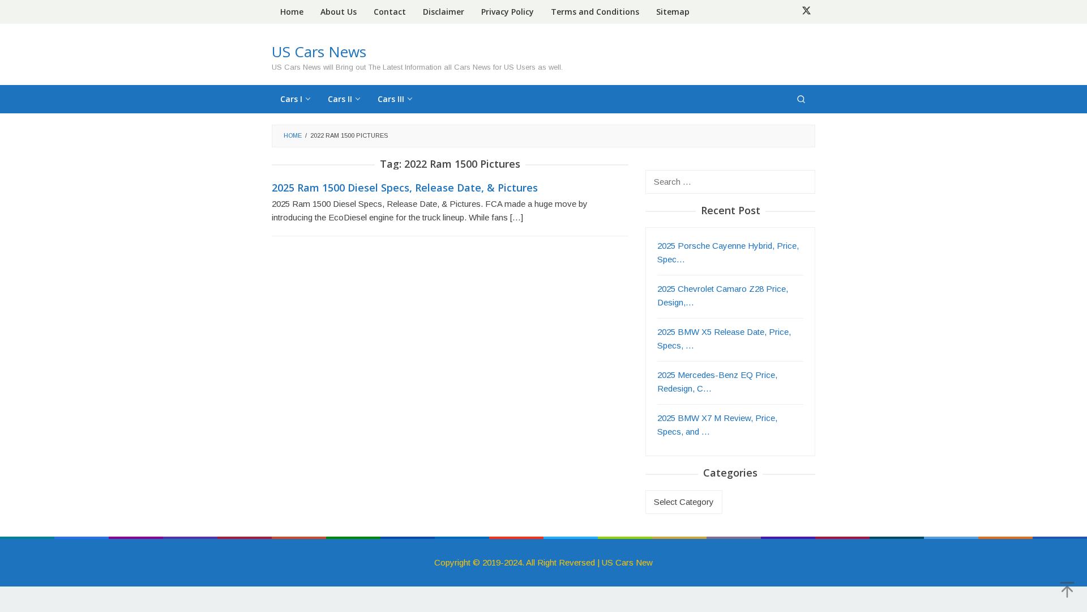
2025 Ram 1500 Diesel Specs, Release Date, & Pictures (405, 187)
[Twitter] (806, 12)
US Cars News (319, 51)
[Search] (801, 99)
